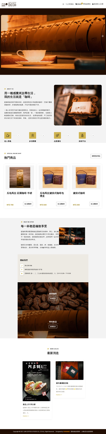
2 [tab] (103, 36)
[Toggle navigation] (63, 4)
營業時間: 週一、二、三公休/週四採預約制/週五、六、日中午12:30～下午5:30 (48, 273)
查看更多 (53, 298)
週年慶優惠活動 (62, 383)
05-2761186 (28, 265)
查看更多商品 (96, 156)
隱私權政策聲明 (75, 431)
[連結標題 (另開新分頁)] (53, 42)
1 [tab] (103, 34)
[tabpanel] (53, 42)
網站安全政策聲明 (87, 431)
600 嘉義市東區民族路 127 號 (33, 269)
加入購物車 (28, 204)
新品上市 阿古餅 (29, 404)
